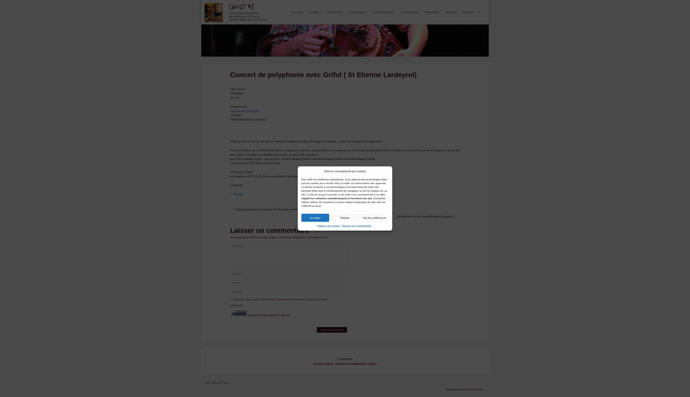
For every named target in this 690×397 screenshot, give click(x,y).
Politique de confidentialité (356, 225)
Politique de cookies (328, 225)
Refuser (345, 217)
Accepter (315, 217)
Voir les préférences (374, 217)
